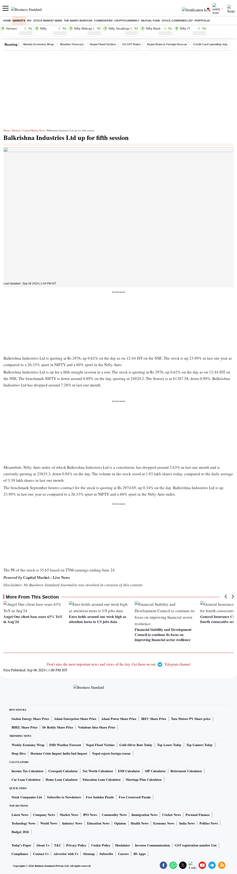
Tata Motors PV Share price (190, 718)
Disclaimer (122, 845)
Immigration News (144, 814)
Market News (69, 814)
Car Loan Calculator (26, 779)
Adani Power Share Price (118, 718)
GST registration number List (196, 845)
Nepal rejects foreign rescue (111, 753)
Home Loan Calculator (62, 779)
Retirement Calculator (186, 771)
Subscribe (106, 853)
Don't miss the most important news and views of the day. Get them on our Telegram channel (118, 664)
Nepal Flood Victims (103, 44)
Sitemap (89, 853)
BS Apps (140, 853)
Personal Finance (198, 814)
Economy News (163, 823)
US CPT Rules (131, 44)
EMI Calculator (129, 771)
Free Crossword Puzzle (135, 797)
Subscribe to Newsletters (64, 797)
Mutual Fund (150, 20)
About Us (42, 845)
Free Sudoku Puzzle (100, 797)
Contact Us (41, 853)
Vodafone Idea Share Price (96, 727)
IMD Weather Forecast (65, 744)
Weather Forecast (72, 44)
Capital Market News (34, 130)
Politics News (209, 823)
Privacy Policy (76, 845)
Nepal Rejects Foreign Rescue (167, 44)
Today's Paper (21, 845)
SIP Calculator (155, 771)
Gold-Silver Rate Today (135, 744)
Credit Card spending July (210, 44)
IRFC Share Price (153, 718)
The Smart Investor (78, 20)
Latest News (20, 814)
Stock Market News (47, 20)
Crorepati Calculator (63, 771)
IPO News (90, 814)
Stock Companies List (27, 797)
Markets (19, 20)
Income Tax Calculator (28, 771)
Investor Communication (152, 845)
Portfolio (202, 20)
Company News (44, 814)
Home (7, 20)
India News (187, 823)
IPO (29, 20)
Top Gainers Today (199, 744)
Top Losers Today (169, 744)
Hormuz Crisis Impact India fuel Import (59, 753)
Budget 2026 (20, 831)
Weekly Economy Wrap (38, 44)
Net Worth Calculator (98, 771)
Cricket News (171, 814)
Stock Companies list (177, 20)
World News (48, 823)
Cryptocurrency (126, 20)
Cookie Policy (100, 845)
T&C (57, 845)
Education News (98, 823)
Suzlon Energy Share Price (30, 718)
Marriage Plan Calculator (144, 779)
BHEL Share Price (24, 727)
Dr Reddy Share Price (57, 727)
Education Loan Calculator (102, 779)
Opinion (120, 823)
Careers (123, 853)
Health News (139, 823)
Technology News (23, 823)
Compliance (20, 853)
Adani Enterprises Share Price (75, 718)
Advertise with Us (65, 853)
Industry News (72, 823)
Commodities (103, 20)
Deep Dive (19, 753)
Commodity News (114, 814)
